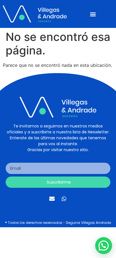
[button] (92, 14)
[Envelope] (52, 198)
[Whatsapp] (64, 198)
